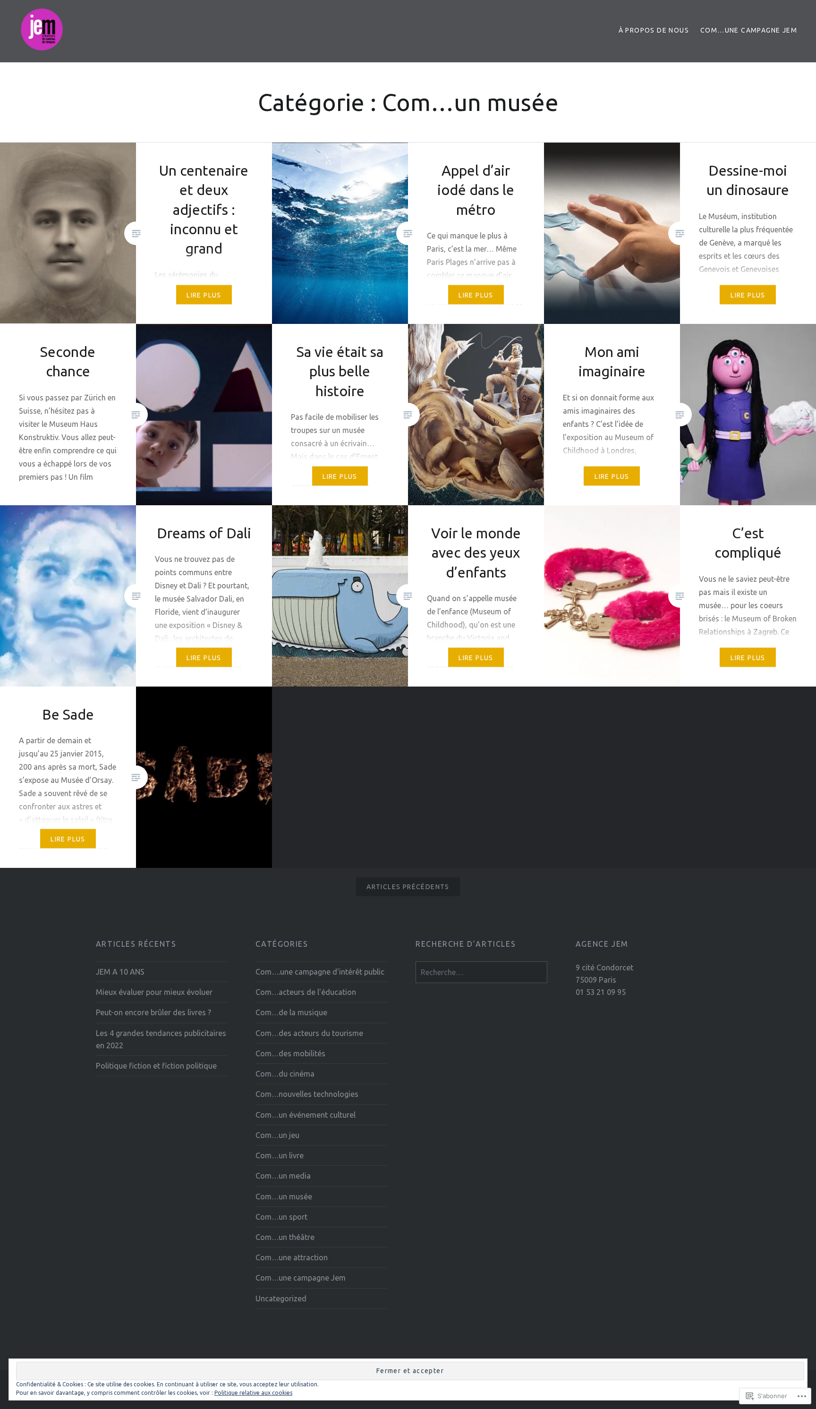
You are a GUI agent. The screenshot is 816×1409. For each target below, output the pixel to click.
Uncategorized (280, 1298)
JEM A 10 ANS (120, 972)
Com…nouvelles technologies (306, 1094)
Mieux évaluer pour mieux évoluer (154, 992)
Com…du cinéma (284, 1073)
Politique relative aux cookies (253, 1393)
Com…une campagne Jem (748, 30)
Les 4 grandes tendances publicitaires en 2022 (161, 1039)
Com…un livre (279, 1155)
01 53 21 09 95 (601, 992)
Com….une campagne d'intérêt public (319, 972)
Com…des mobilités (290, 1053)
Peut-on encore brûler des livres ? (153, 1012)
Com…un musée (283, 1196)
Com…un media (283, 1175)
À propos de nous (654, 30)
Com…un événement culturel (305, 1115)
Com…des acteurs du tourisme (309, 1033)
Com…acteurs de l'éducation (305, 992)
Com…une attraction (291, 1257)
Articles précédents (408, 887)
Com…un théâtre (284, 1237)
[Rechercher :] (481, 972)
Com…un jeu (277, 1135)
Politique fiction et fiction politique (156, 1065)
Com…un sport (281, 1217)
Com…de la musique (291, 1012)
